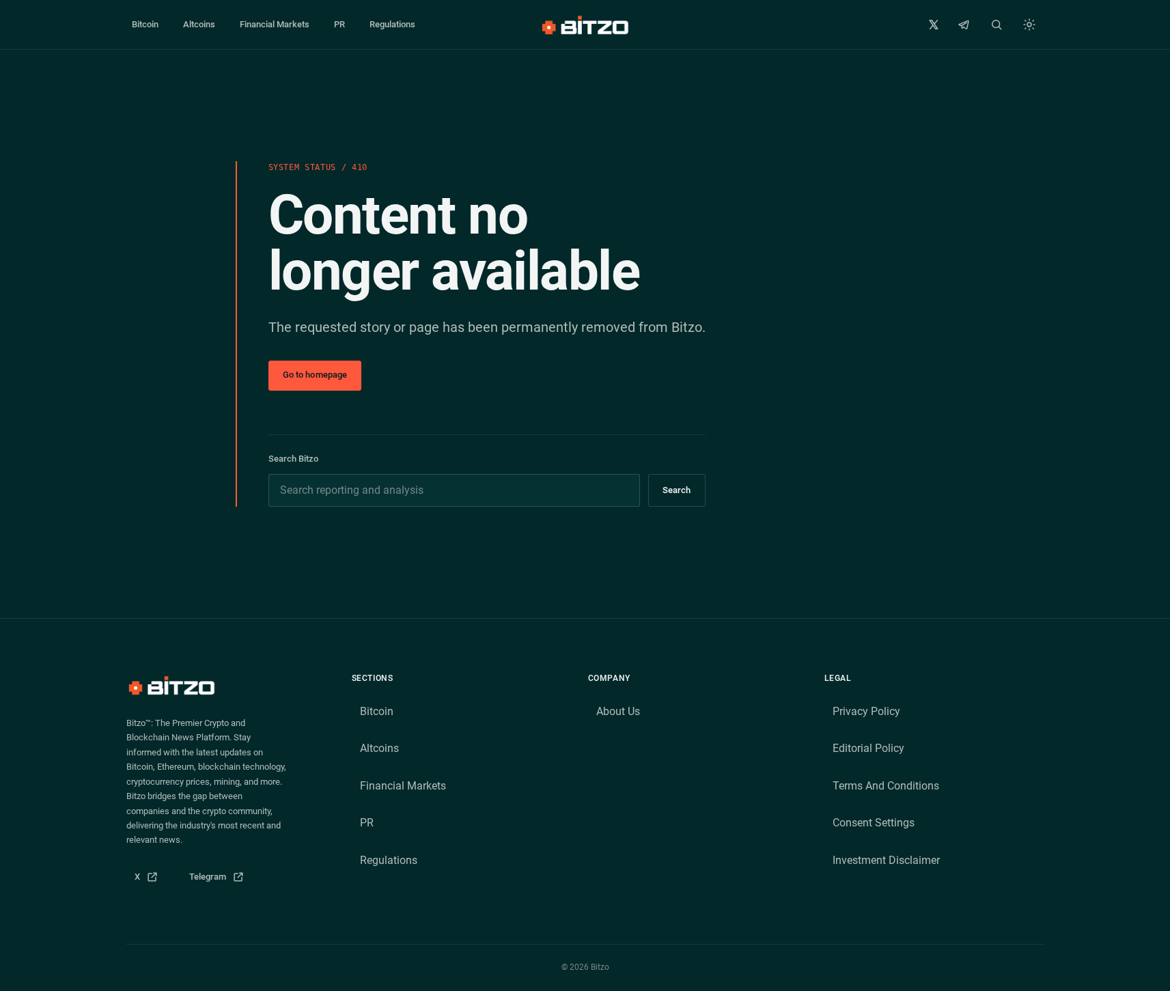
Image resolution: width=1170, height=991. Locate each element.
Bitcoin (145, 24)
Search (677, 490)
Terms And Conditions (886, 785)
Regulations (392, 24)
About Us (618, 711)
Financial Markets (274, 24)
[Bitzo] (585, 24)
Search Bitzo (293, 458)
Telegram (221, 880)
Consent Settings (874, 822)
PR (339, 24)
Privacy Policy (866, 711)
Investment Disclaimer (886, 860)
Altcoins (199, 24)
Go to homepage (315, 374)
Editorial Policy (868, 748)
